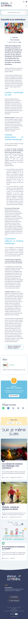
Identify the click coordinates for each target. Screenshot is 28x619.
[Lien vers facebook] (26, 1)
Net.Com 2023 (14, 616)
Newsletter (15, 597)
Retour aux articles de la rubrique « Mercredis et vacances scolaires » (14, 347)
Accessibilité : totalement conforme (14, 607)
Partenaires (14, 608)
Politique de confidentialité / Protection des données (14, 611)
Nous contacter (14, 395)
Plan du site (14, 612)
